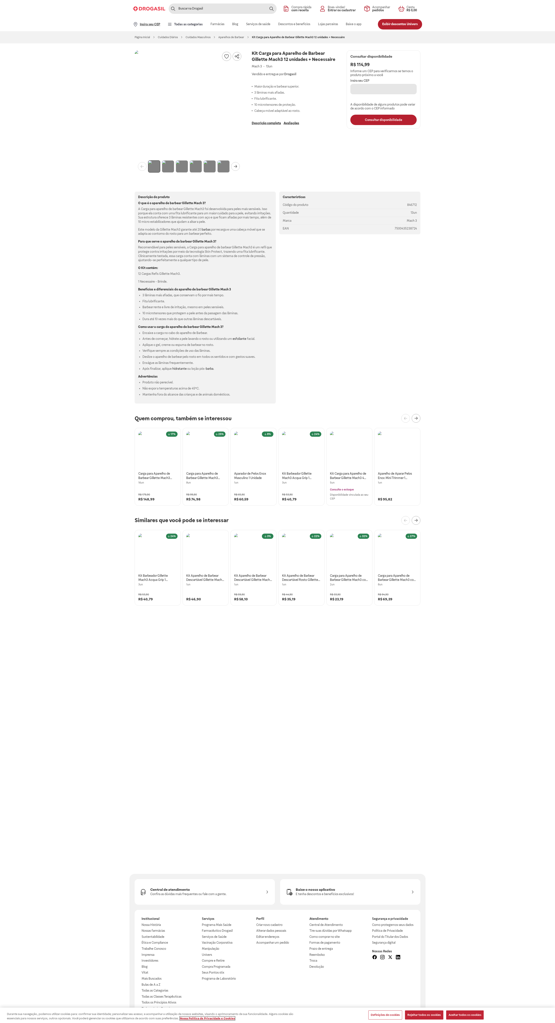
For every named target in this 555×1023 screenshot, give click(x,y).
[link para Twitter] (390, 958)
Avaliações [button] (291, 123)
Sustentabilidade (153, 936)
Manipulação (210, 948)
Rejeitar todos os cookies (424, 1014)
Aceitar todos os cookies (465, 1014)
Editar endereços (267, 936)
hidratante (179, 368)
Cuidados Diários (168, 37)
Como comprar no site (324, 936)
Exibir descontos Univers (400, 24)
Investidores (150, 960)
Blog (145, 966)
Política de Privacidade (387, 930)
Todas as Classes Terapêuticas (161, 996)
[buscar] (271, 8)
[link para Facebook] (374, 958)
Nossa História (151, 925)
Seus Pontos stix (213, 972)
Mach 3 (412, 220)
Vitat (145, 972)
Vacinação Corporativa (217, 942)
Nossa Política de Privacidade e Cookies (207, 1018)
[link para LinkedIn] (398, 958)
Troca (313, 960)
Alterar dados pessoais (271, 930)
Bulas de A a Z (151, 984)
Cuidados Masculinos (198, 37)
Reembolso (317, 954)
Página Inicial (142, 37)
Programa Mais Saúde (216, 925)
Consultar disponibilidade (383, 120)
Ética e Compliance (155, 942)
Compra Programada (216, 966)
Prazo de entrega (321, 948)
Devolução (316, 966)
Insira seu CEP (359, 80)
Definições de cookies (385, 1014)
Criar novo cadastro (269, 925)
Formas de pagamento (324, 942)
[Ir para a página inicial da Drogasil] (149, 8)
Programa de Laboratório (219, 978)
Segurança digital (383, 942)
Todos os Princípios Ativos (159, 1002)
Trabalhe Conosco (154, 948)
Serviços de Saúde (214, 936)
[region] (277, 1015)
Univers (207, 954)
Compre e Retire (213, 960)
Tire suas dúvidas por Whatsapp (330, 930)
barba (209, 368)
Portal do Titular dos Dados (390, 936)
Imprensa (148, 954)
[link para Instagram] (382, 958)
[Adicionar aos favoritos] (226, 56)
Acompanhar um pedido (272, 942)
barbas (206, 229)
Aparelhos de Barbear (231, 37)
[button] (189, 104)
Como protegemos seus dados (392, 925)
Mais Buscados (152, 978)
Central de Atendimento (326, 925)
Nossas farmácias (153, 930)
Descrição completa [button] (266, 123)
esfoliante (239, 338)
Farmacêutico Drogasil (217, 930)
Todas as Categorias (155, 990)
